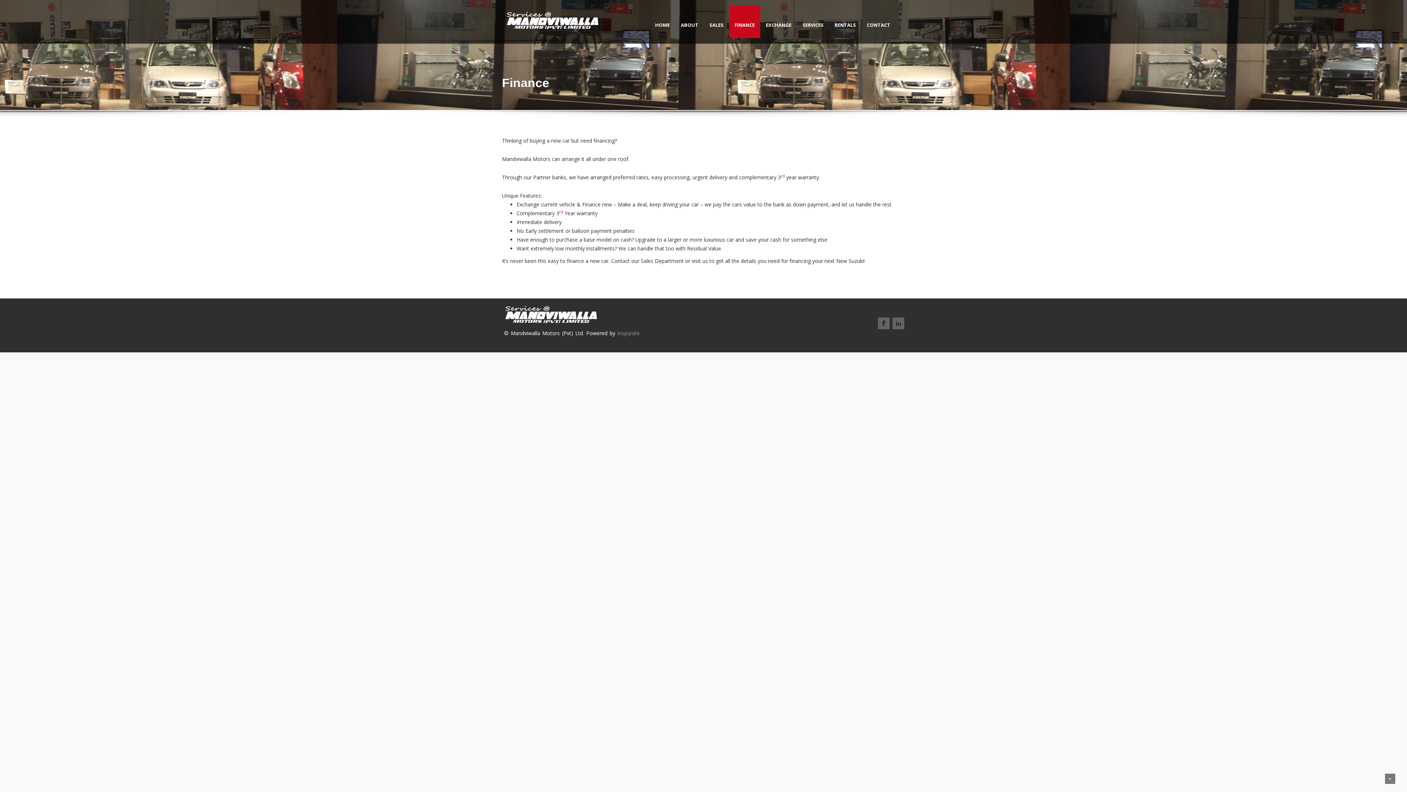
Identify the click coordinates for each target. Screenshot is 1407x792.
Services (813, 25)
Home (662, 25)
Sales (716, 25)
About (689, 25)
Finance (745, 25)
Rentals (845, 25)
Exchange (778, 25)
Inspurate (628, 333)
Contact (878, 25)
